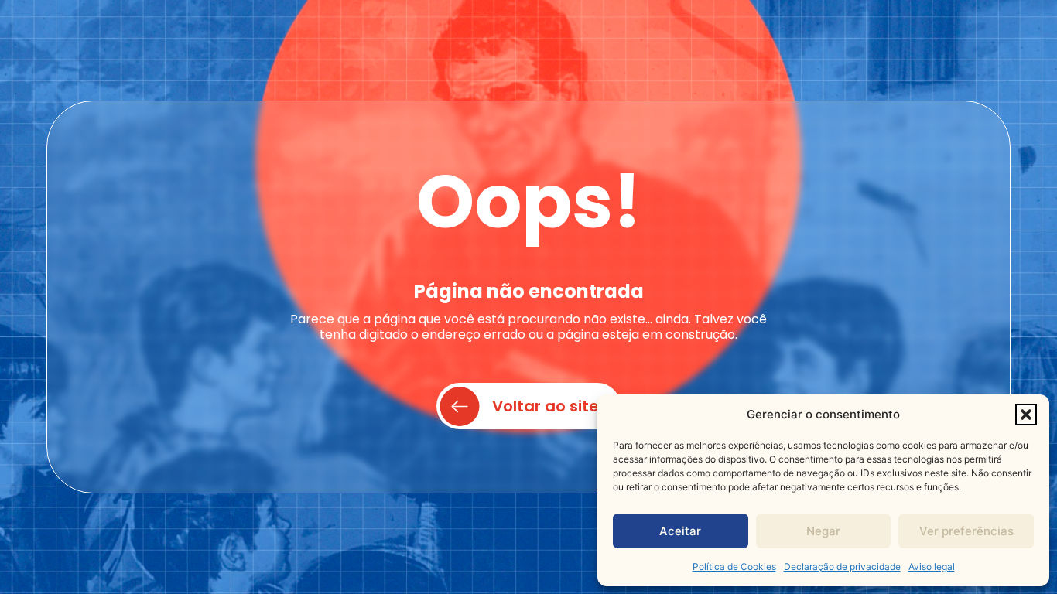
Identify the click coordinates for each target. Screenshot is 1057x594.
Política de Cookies (734, 566)
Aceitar (680, 531)
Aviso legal (931, 566)
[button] (1026, 414)
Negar (823, 531)
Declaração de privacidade (842, 566)
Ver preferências (966, 531)
